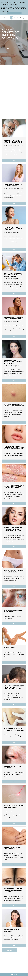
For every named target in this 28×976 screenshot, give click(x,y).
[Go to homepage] (14, 17)
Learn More (14, 13)
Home (3, 29)
